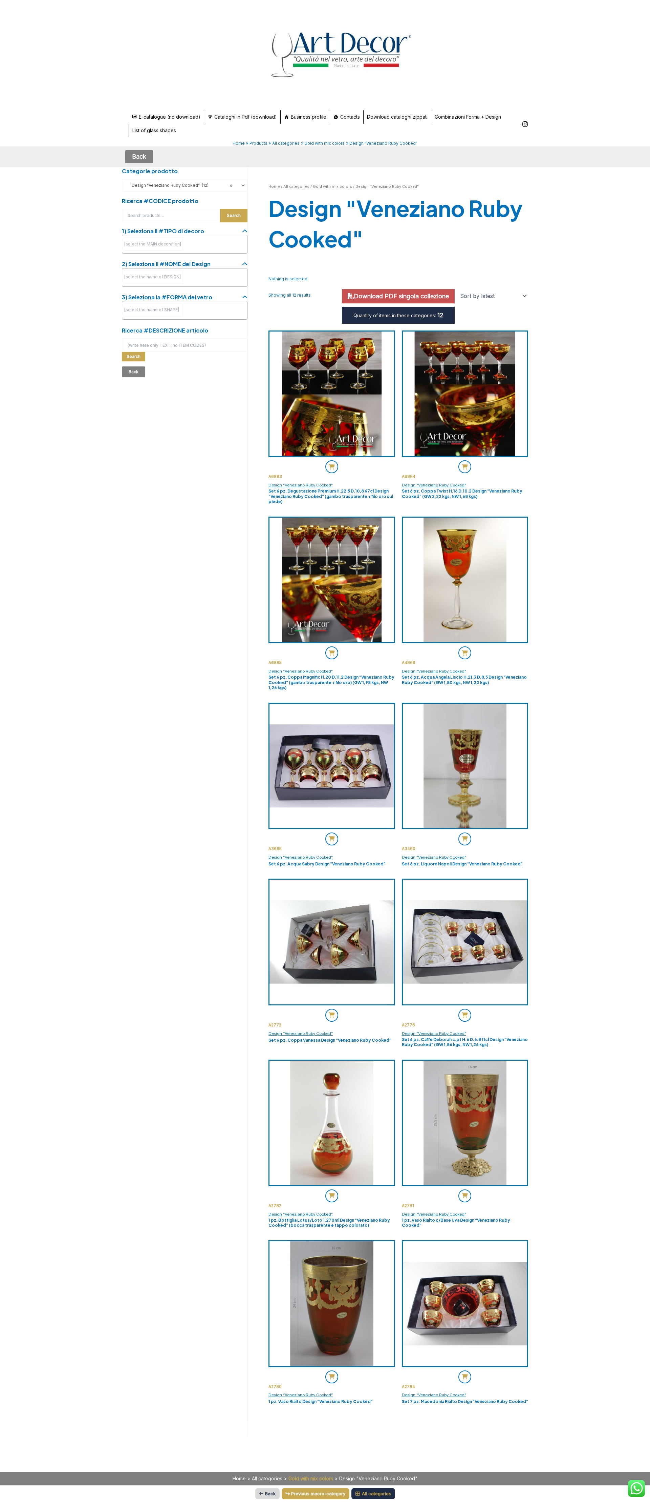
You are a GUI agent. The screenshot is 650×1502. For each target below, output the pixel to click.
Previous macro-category (318, 1493)
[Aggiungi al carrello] (331, 466)
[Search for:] (184, 345)
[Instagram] (525, 124)
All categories (296, 186)
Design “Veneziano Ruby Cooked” (300, 485)
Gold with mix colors (332, 186)
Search (234, 215)
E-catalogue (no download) (169, 117)
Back (270, 1493)
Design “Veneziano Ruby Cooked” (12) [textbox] (179, 185)
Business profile (308, 117)
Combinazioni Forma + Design (468, 117)
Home (274, 186)
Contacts (350, 117)
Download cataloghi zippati (397, 117)
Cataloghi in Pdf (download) (245, 117)
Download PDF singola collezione (401, 296)
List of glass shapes (154, 130)
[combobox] (184, 185)
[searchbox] (153, 244)
